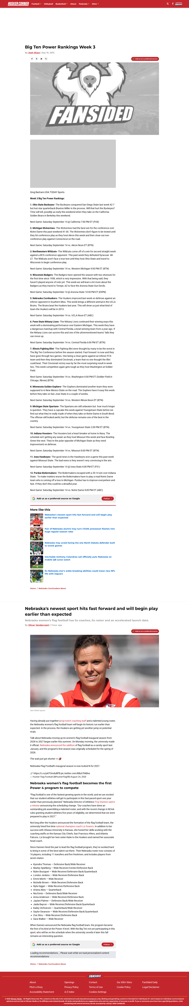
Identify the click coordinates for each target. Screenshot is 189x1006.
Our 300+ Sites (124, 982)
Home (33, 588)
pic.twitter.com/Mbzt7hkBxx (75, 773)
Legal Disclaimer (150, 987)
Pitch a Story (36, 987)
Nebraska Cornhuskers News (52, 588)
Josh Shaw (34, 52)
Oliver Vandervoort (38, 625)
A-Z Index (69, 992)
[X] (168, 4)
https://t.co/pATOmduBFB (47, 773)
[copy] (46, 59)
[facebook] (172, 4)
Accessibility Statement (42, 992)
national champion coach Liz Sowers (75, 826)
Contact (93, 982)
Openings (69, 982)
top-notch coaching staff (73, 720)
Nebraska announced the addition (57, 745)
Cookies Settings (97, 992)
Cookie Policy (124, 987)
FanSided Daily (150, 982)
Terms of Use (96, 987)
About (73, 4)
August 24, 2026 (78, 776)
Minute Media (16, 999)
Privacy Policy (71, 987)
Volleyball (48, 4)
